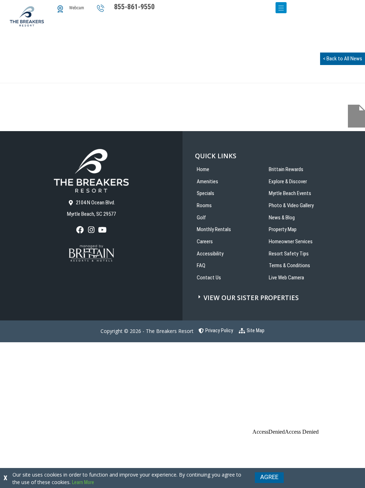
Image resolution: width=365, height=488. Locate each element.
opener (281, 7)
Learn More (83, 482)
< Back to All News (342, 58)
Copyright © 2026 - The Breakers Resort (147, 331)
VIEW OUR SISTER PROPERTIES (251, 297)
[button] (279, 297)
